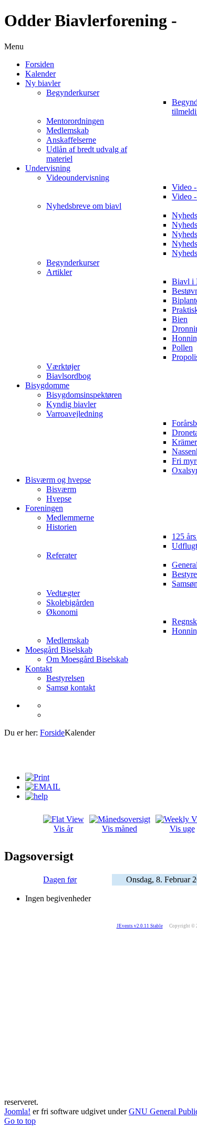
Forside (52, 732)
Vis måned (119, 828)
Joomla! (17, 1111)
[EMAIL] (42, 786)
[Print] (37, 777)
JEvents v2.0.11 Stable (140, 926)
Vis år (63, 828)
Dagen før (60, 879)
